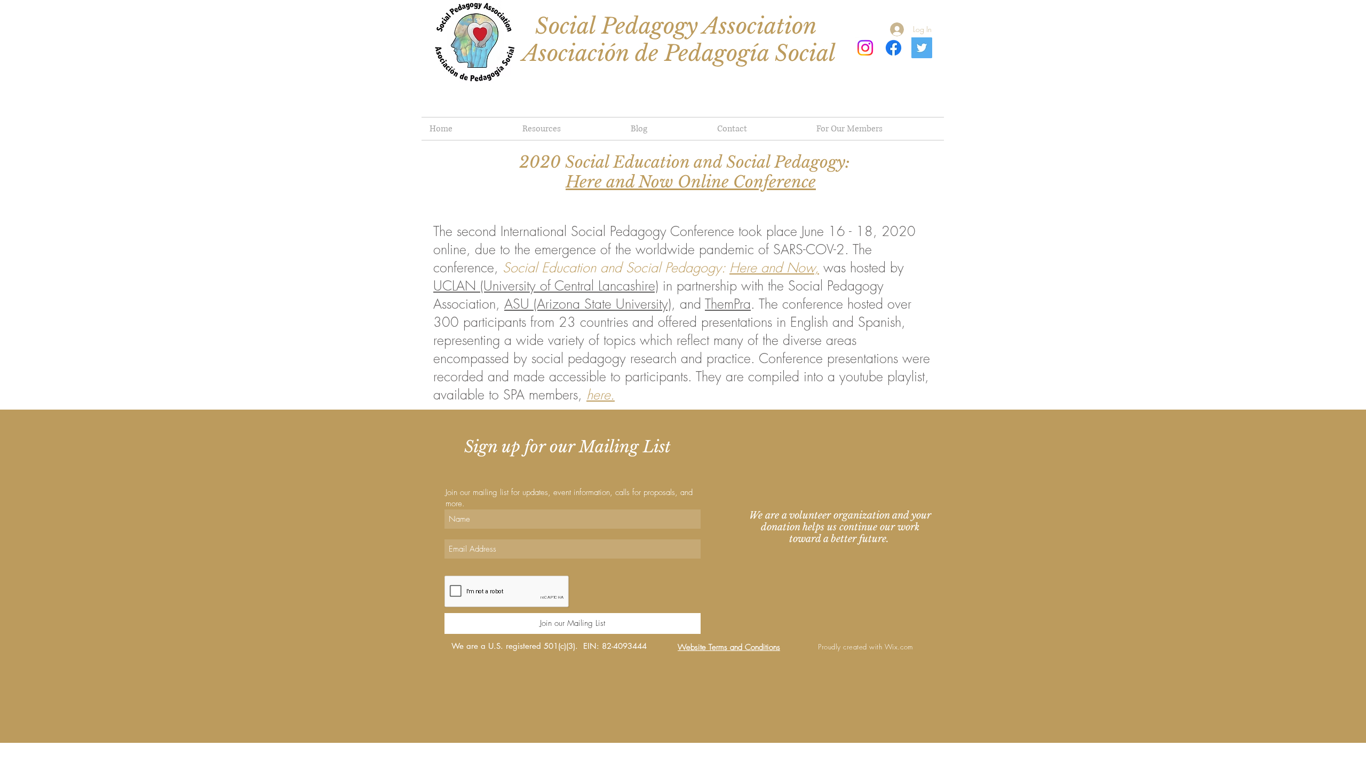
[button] (876, 128)
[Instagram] (865, 47)
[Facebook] (893, 47)
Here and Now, (774, 267)
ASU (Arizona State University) (587, 304)
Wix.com (899, 647)
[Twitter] (921, 47)
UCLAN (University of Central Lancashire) (545, 286)
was (834, 267)
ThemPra (728, 304)
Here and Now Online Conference (691, 182)
